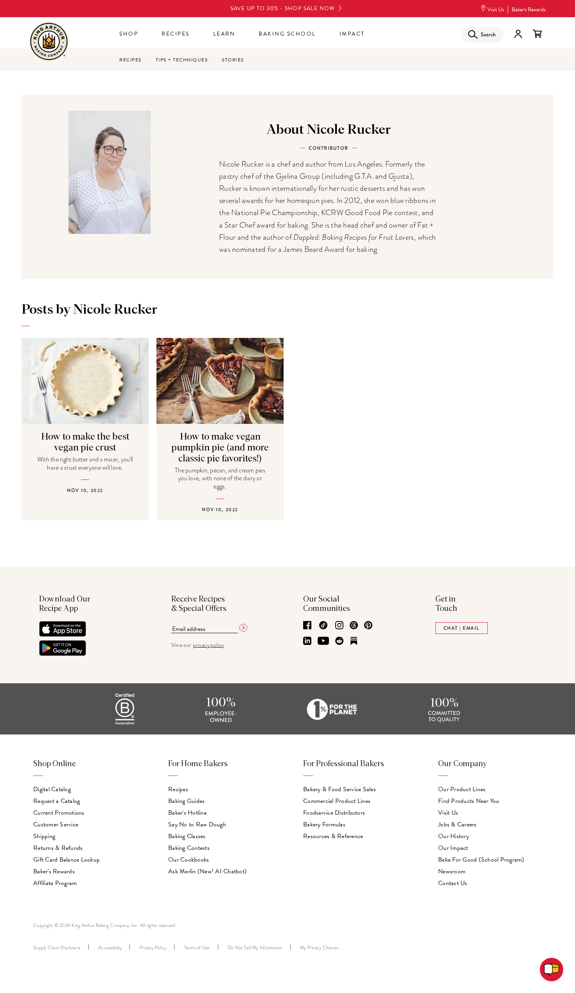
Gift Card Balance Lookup (66, 859)
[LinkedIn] (307, 641)
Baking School (287, 34)
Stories (233, 59)
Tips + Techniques (182, 59)
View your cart (537, 34)
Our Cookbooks (188, 859)
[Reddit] (339, 641)
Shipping (44, 836)
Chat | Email (462, 628)
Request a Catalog (56, 801)
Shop (128, 34)
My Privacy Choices (319, 948)
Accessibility (110, 948)
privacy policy (208, 645)
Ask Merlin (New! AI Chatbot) (207, 871)
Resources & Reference (333, 836)
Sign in (517, 34)
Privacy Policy (153, 948)
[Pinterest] (368, 625)
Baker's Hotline (187, 812)
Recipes (176, 34)
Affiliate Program (55, 883)
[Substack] (354, 641)
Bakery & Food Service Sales (339, 789)
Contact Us (452, 883)
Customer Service (55, 824)
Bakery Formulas (324, 824)
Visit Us (495, 9)
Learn (224, 34)
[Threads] (354, 625)
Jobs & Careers (457, 824)
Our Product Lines (461, 789)
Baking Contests (189, 848)
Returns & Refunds (58, 848)
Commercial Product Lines (336, 801)
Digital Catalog (52, 789)
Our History (453, 836)
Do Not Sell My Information (255, 948)
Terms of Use (197, 948)
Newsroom (451, 871)
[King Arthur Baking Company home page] (48, 42)
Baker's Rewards (529, 9)
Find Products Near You (469, 801)
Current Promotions (58, 812)
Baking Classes (187, 836)
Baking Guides (186, 801)
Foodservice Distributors (334, 812)
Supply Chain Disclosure (57, 948)
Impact (352, 34)
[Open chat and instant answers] (551, 969)
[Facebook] (307, 625)
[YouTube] (323, 641)
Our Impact (453, 848)
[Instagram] (339, 625)
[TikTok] (323, 625)
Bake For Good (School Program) (481, 859)
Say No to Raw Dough (197, 824)
